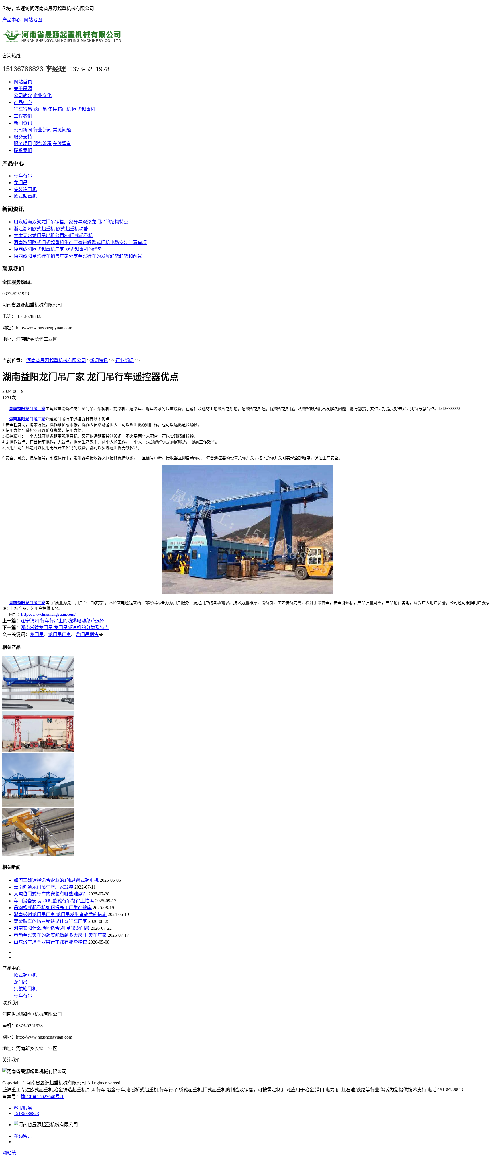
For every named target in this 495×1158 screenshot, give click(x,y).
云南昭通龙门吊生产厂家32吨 (43, 887)
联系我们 (23, 150)
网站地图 (33, 19)
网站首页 (23, 81)
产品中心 (11, 19)
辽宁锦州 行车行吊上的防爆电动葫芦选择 (62, 620)
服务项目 (23, 143)
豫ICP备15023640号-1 (42, 1096)
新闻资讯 (23, 123)
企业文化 (42, 95)
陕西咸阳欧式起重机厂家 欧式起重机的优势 (58, 249)
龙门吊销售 (87, 634)
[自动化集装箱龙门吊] (38, 805)
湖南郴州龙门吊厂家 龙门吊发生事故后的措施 (60, 914)
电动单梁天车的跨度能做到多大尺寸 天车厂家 (60, 935)
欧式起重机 (83, 109)
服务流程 (42, 143)
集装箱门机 (59, 109)
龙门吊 (40, 109)
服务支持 (23, 136)
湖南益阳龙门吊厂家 (27, 409)
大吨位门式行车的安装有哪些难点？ (50, 893)
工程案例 (23, 116)
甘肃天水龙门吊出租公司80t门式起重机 (53, 235)
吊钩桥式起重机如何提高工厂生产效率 (53, 907)
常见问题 (62, 129)
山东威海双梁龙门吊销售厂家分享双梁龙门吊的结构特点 (71, 221)
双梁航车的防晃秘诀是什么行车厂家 (50, 921)
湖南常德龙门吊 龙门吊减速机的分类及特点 (65, 627)
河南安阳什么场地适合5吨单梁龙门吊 (51, 928)
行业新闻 (42, 129)
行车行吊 (23, 109)
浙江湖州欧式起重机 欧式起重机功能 (51, 228)
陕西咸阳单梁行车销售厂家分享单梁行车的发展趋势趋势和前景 (78, 256)
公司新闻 (23, 129)
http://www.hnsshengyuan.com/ (48, 614)
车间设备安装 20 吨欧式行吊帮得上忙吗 (54, 900)
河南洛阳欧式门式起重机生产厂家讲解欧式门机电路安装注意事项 (80, 242)
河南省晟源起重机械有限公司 (56, 360)
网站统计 (11, 1152)
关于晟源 (23, 88)
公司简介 (23, 95)
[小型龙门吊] (38, 750)
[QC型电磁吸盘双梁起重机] (38, 708)
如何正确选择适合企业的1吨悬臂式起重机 (56, 880)
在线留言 (62, 143)
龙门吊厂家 (59, 634)
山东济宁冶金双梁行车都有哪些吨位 (50, 942)
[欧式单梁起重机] (38, 854)
